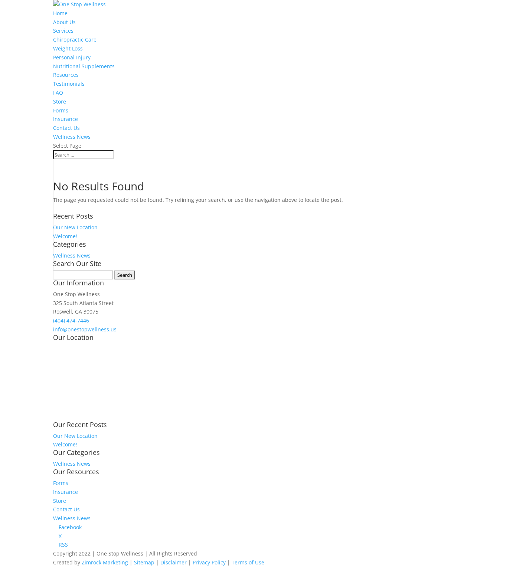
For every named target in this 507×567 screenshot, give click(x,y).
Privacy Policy (209, 562)
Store (59, 101)
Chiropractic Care (75, 39)
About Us (64, 22)
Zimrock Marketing (105, 562)
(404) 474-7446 (71, 320)
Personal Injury (72, 57)
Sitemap (144, 562)
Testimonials (69, 83)
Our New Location (75, 227)
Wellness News (72, 136)
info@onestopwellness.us (85, 329)
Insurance (65, 118)
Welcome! (65, 236)
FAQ (58, 92)
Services (63, 30)
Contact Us (66, 127)
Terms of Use (248, 562)
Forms (60, 110)
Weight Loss (68, 48)
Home (60, 13)
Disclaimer (173, 562)
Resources (66, 74)
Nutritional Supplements (84, 66)
